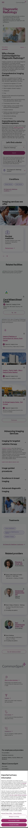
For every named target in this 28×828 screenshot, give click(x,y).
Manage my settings (14, 816)
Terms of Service (17, 813)
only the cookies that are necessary (18, 795)
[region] (14, 798)
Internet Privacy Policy (6, 813)
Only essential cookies (14, 820)
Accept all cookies (14, 824)
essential (24, 783)
